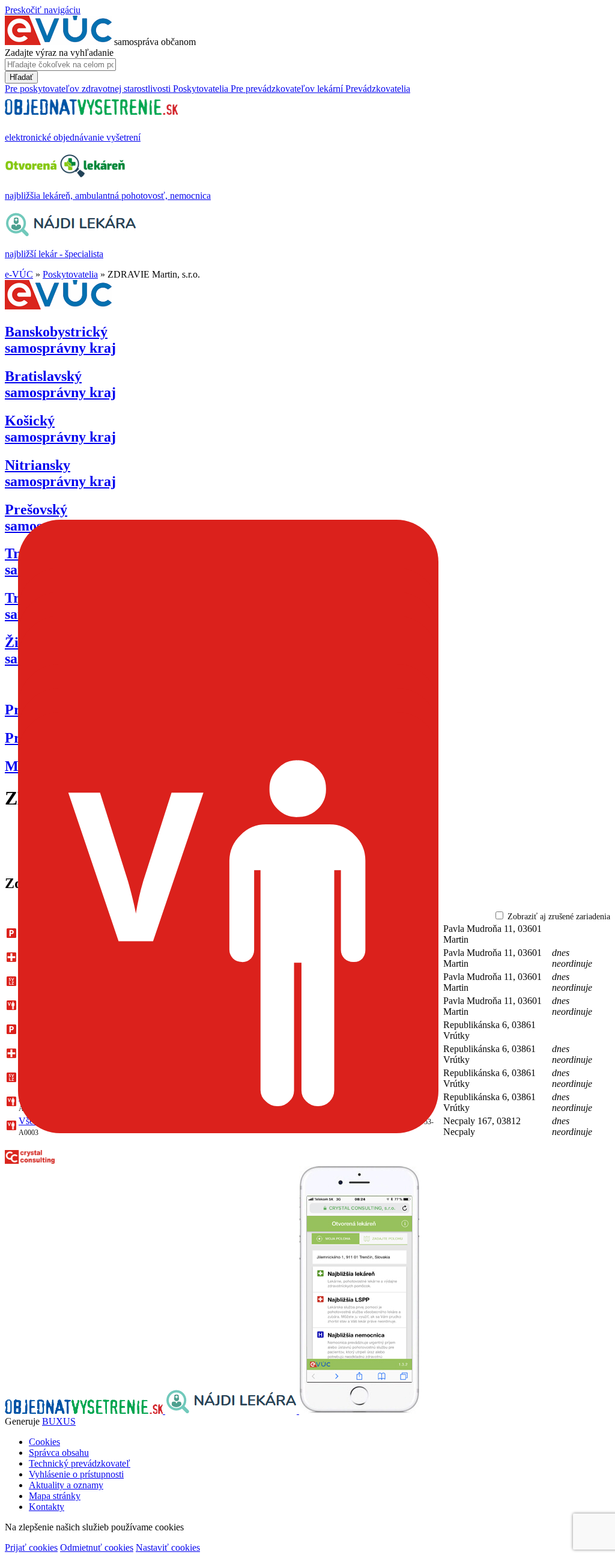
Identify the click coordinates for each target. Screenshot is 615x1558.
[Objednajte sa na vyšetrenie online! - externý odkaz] (85, 1410)
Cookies (44, 1442)
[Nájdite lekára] (232, 1410)
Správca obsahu (59, 1452)
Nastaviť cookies (168, 1547)
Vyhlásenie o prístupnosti (76, 1474)
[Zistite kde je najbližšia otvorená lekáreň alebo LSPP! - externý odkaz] (359, 1410)
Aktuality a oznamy (66, 1485)
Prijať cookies (31, 1547)
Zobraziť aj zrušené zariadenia (558, 916)
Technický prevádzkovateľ (79, 1463)
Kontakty (46, 1507)
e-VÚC (19, 274)
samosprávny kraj (60, 340)
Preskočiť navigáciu (42, 10)
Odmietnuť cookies (96, 1547)
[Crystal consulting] (30, 1160)
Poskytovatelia (70, 274)
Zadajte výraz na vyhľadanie (59, 52)
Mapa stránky (54, 1496)
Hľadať (21, 77)
